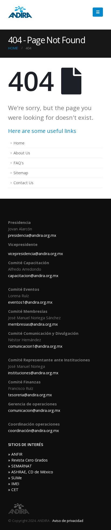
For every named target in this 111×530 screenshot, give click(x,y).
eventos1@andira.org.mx (30, 302)
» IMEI (13, 483)
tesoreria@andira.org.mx (30, 394)
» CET (13, 489)
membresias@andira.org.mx (33, 324)
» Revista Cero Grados (28, 460)
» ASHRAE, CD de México (30, 471)
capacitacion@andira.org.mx (33, 275)
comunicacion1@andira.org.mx (35, 346)
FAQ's (18, 162)
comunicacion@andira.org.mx (34, 410)
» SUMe (15, 477)
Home (19, 143)
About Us (21, 152)
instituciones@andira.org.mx (33, 372)
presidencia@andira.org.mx (32, 235)
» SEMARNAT (20, 466)
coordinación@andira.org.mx (33, 430)
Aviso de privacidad (67, 520)
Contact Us (23, 182)
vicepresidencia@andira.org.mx (35, 253)
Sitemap (20, 172)
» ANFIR (15, 454)
